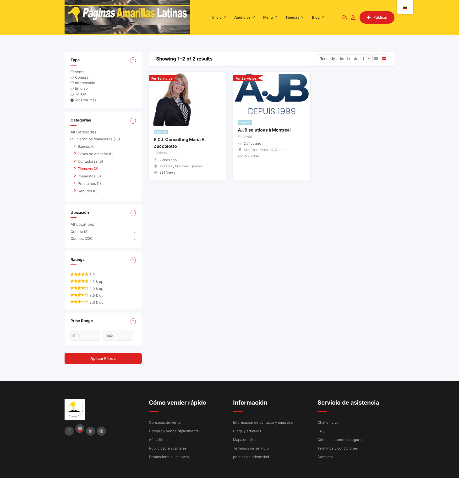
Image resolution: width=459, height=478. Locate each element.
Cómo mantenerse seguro (339, 439)
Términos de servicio (251, 448)
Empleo (81, 88)
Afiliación (156, 439)
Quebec (82, 238)
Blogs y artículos (247, 431)
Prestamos (89, 183)
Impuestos (89, 176)
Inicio (217, 17)
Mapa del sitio (245, 439)
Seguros (88, 191)
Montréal (166, 166)
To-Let (80, 94)
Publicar (380, 17)
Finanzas (88, 168)
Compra (81, 77)
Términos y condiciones (337, 448)
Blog (316, 17)
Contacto (325, 457)
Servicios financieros (98, 139)
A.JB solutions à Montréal (264, 129)
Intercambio (85, 83)
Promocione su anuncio (169, 457)
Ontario (79, 231)
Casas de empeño (96, 154)
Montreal (182, 166)
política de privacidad (251, 457)
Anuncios (242, 17)
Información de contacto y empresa (263, 422)
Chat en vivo (328, 422)
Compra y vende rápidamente (174, 431)
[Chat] (344, 17)
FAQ (320, 431)
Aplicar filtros (103, 358)
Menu (268, 17)
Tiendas (292, 17)
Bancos (87, 146)
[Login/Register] (353, 17)
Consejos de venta (164, 422)
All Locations (82, 224)
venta (79, 72)
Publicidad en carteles (168, 448)
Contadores (90, 161)
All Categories (83, 132)
